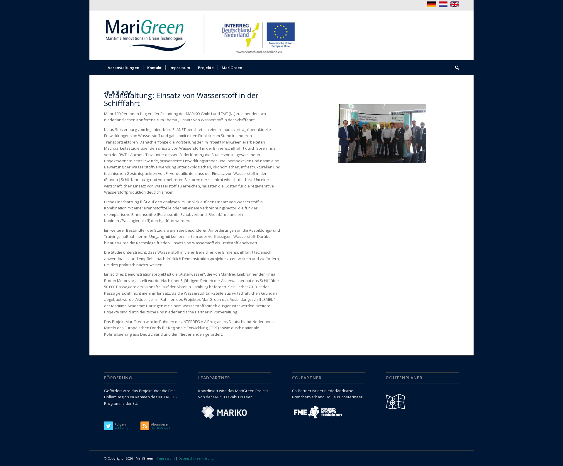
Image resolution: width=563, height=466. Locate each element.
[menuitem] (123, 67)
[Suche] (455, 67)
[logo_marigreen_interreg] (204, 35)
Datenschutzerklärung (196, 458)
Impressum (166, 458)
